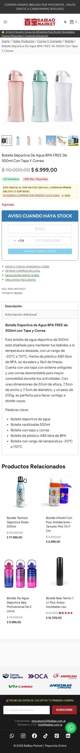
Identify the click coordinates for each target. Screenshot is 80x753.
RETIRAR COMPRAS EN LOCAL (22, 270)
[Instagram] (23, 736)
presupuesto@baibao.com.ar (49, 720)
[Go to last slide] (4, 141)
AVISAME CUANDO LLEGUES (40, 251)
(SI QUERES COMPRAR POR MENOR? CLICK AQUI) (31, 195)
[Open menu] (5, 22)
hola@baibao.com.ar (50, 724)
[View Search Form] (65, 21)
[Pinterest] (57, 736)
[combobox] (16, 241)
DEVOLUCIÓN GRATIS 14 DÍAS (22, 275)
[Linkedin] (68, 736)
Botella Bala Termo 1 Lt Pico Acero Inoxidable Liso (59, 602)
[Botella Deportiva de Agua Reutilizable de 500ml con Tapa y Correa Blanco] (40, 96)
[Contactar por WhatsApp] (71, 728)
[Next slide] (76, 141)
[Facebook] (34, 736)
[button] (7, 141)
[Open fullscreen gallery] (74, 130)
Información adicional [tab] (21, 314)
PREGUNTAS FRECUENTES (20, 280)
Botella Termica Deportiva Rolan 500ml (18, 522)
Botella (18, 292)
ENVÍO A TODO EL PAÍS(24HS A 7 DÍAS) (27, 266)
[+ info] (66, 195)
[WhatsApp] (12, 736)
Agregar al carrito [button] (20, 551)
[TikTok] (46, 736)
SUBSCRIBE (64, 709)
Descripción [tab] (13, 306)
